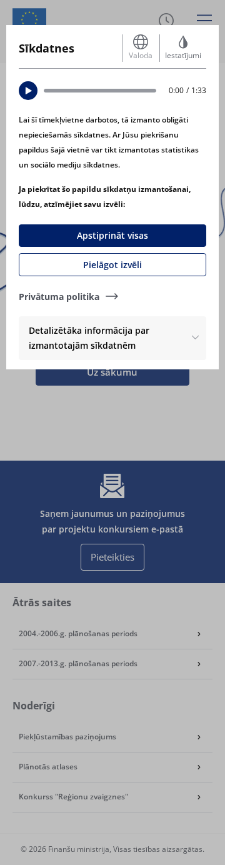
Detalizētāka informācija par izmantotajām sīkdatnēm (89, 337)
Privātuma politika (59, 296)
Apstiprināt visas (112, 235)
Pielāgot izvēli (112, 265)
